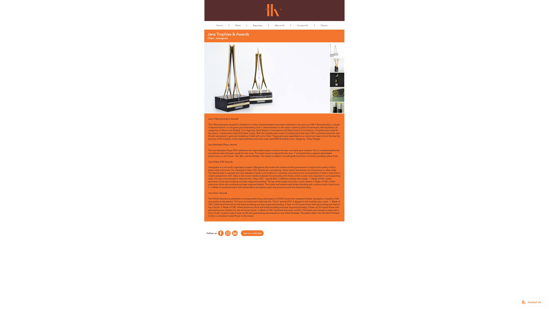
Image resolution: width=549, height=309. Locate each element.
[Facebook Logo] (221, 233)
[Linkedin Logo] (235, 233)
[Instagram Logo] (228, 233)
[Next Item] (324, 78)
